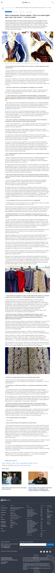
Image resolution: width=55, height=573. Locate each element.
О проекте (3, 530)
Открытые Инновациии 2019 (32, 522)
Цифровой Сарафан (49, 517)
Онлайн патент (50, 515)
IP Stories (3, 514)
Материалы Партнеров (3, 522)
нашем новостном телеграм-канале (22, 465)
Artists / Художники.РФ (49, 511)
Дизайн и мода (13, 513)
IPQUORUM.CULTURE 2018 (32, 529)
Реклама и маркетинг (14, 515)
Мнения (48, 522)
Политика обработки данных (6, 557)
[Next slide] (52, 468)
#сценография (23, 463)
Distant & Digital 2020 (31, 521)
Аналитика (3, 510)
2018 (41, 516)
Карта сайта (3, 563)
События (3, 519)
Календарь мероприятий (4, 525)
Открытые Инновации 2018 (32, 513)
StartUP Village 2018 (30, 514)
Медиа (11, 520)
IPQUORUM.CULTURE (31, 512)
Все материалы (4, 507)
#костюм (36, 463)
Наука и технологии (14, 518)
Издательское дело (14, 523)
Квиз (2, 517)
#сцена (17, 463)
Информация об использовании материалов (9, 559)
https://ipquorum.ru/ (43, 558)
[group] (14, 481)
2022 (41, 509)
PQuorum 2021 (29, 520)
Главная (3, 7)
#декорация (30, 463)
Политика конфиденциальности (7, 558)
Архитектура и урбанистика (15, 517)
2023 (41, 507)
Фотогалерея (28, 518)
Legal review (3, 512)
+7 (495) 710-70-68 (6, 546)
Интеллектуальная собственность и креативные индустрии (17, 508)
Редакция (49, 523)
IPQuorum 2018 (30, 516)
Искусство (12, 512)
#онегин (13, 463)
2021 (41, 511)
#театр (3, 463)
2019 (41, 514)
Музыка (11, 525)
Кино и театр (12, 7)
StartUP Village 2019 (30, 509)
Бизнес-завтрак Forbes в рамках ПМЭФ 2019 (31, 525)
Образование (12, 522)
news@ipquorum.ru (6, 547)
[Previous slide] (49, 468)
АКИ (2, 528)
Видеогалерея (29, 507)
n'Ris (48, 513)
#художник (8, 463)
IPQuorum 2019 (30, 511)
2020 (41, 512)
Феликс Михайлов (13, 111)
